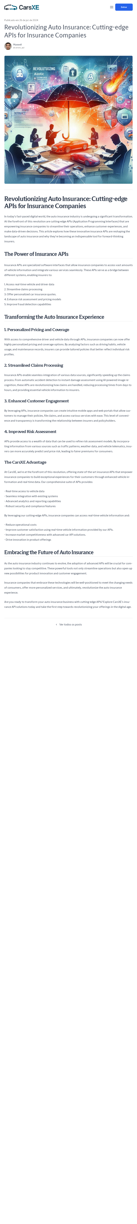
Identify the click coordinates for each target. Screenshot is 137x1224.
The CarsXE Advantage (25, 462)
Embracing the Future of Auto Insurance (49, 552)
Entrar (124, 7)
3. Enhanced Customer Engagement (36, 401)
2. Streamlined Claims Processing (33, 365)
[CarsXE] (21, 7)
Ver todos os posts (70, 624)
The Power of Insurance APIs (36, 254)
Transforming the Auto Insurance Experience (54, 317)
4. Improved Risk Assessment (30, 432)
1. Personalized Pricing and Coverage (36, 330)
